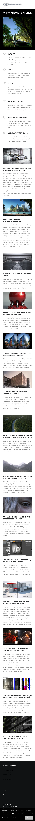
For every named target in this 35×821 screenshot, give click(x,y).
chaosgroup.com (7, 795)
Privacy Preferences (6, 817)
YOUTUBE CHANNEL (8, 770)
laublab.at (5, 793)
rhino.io (4, 791)
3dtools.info (6, 789)
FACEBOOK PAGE (7, 774)
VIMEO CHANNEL (7, 772)
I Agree (29, 817)
